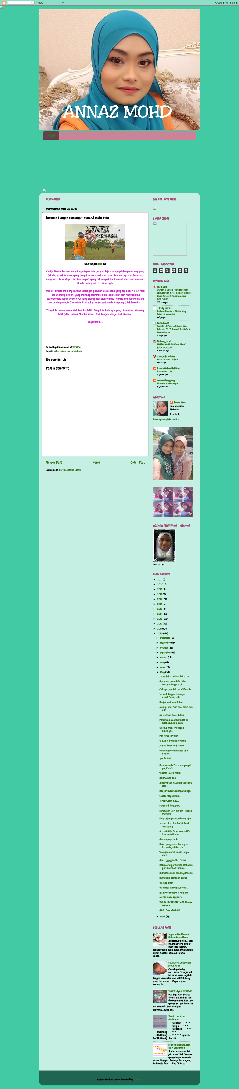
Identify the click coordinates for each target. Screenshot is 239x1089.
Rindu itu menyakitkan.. (168, 359)
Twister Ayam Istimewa (180, 991)
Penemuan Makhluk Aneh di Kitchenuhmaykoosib (173, 721)
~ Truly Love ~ (164, 308)
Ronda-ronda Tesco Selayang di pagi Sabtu (175, 767)
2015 (160, 608)
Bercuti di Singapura (169, 805)
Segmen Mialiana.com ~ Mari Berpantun (180, 1046)
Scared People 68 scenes (171, 745)
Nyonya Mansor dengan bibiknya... (171, 729)
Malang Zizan (166, 882)
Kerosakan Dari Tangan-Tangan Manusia (175, 812)
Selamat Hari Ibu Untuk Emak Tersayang (174, 825)
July (162, 662)
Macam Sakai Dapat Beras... (173, 887)
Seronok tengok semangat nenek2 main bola (172, 696)
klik (100, 263)
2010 (160, 633)
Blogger (138, 1079)
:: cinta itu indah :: (166, 356)
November (165, 642)
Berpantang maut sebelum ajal (175, 818)
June (163, 667)
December (165, 637)
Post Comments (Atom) (70, 470)
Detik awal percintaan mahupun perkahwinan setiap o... (176, 866)
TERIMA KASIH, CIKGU (170, 773)
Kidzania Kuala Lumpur (168, 383)
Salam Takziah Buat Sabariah (174, 676)
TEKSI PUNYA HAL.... (169, 800)
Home (51, 135)
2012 (160, 623)
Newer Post (54, 462)
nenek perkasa (74, 351)
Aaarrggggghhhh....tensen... (173, 860)
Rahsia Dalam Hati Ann (168, 368)
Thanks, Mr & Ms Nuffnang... (176, 1018)
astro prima (60, 351)
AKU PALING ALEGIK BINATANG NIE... (175, 785)
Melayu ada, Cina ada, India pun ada (176, 709)
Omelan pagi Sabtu (168, 839)
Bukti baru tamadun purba (173, 878)
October (164, 647)
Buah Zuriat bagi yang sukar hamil (179, 964)
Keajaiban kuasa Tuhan (171, 702)
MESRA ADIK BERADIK (170, 897)
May (162, 672)
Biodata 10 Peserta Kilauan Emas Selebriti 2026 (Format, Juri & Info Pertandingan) (173, 329)
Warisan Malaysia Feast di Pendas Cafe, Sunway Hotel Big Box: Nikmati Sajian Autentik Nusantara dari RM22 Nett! (174, 294)
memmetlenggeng (166, 380)
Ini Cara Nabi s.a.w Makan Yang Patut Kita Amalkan (172, 313)
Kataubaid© (163, 323)
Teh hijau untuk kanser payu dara (174, 854)
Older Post (138, 462)
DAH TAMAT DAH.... (168, 778)
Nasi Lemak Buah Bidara (171, 715)
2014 (160, 614)
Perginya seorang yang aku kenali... (173, 752)
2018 (160, 594)
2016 (160, 604)
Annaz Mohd (180, 402)
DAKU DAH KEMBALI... (170, 910)
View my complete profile (166, 419)
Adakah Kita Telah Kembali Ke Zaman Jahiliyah (174, 833)
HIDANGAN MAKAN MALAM (173, 892)
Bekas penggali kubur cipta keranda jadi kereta (173, 846)
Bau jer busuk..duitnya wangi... (175, 791)
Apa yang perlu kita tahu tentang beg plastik (172, 683)
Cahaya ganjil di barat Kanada (175, 689)
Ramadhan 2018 (165, 371)
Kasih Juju (162, 286)
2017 (160, 599)
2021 (160, 579)
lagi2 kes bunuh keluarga (172, 740)
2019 (160, 589)
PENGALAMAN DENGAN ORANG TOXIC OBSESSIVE (171, 346)
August (164, 657)
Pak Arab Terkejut (168, 735)
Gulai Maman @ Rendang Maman (176, 873)
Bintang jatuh (164, 341)
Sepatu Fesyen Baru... (170, 796)
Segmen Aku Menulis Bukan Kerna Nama (178, 936)
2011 (159, 628)
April (163, 916)
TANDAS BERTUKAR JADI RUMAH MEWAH (175, 904)
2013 (160, 618)
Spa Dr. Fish (165, 758)
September (165, 652)
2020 (160, 584)
